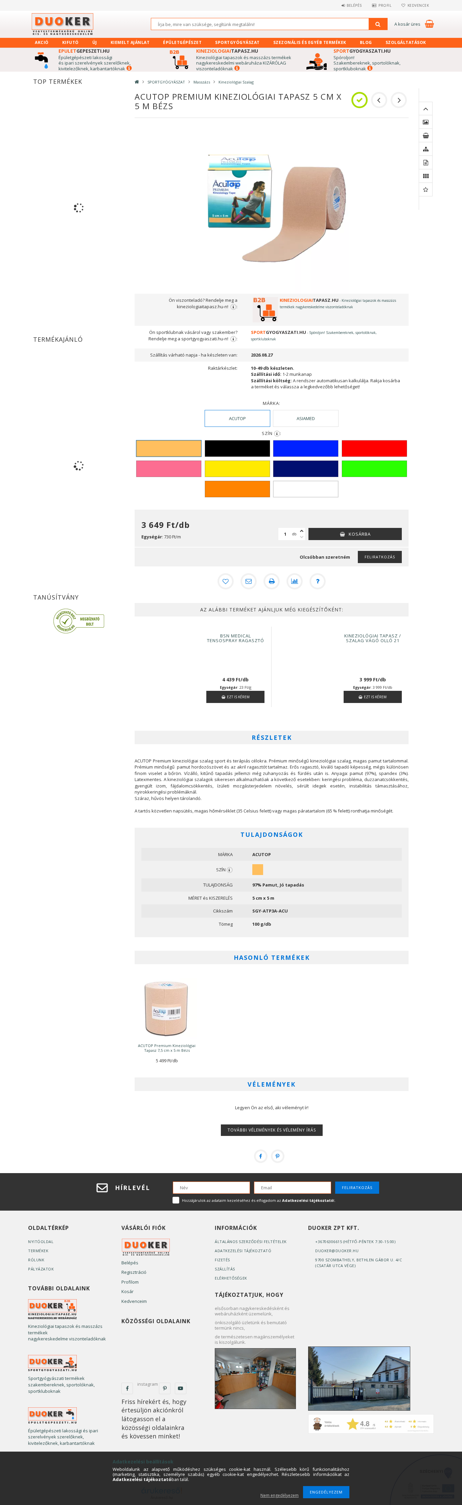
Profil (384, 5)
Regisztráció (133, 1272)
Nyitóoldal (40, 1241)
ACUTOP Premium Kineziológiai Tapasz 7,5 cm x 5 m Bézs (166, 1048)
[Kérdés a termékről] (317, 581)
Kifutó (70, 42)
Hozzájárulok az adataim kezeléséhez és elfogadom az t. (259, 1200)
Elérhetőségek (231, 1278)
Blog (366, 42)
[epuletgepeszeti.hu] (52, 1415)
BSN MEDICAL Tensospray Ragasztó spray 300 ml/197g (235, 640)
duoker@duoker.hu (337, 1250)
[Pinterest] (277, 1156)
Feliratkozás (380, 556)
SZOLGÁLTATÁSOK (406, 42)
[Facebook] (261, 1156)
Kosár (127, 1291)
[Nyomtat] (271, 581)
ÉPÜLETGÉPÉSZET (182, 42)
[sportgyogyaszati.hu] (52, 1363)
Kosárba (360, 534)
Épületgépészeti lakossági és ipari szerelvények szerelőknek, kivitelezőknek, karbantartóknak (95, 63)
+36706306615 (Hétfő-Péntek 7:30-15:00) (355, 1241)
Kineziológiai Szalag (236, 81)
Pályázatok (41, 1268)
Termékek (38, 1250)
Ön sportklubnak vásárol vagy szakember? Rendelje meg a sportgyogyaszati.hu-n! (192, 335)
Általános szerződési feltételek (251, 1241)
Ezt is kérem (238, 697)
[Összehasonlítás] (294, 581)
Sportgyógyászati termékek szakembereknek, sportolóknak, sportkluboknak (61, 1384)
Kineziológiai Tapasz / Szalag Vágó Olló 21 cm (372, 640)
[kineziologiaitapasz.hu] (52, 1309)
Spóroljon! (343, 57)
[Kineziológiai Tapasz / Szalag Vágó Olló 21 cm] (307, 633)
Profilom (130, 1282)
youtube (180, 1388)
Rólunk (36, 1259)
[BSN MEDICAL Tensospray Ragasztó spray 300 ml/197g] (170, 633)
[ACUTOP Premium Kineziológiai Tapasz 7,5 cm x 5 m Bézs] (166, 1008)
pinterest (164, 1388)
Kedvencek (418, 5)
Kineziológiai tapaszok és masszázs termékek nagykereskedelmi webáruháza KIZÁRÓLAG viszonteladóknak (243, 63)
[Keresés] (378, 24)
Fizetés (222, 1259)
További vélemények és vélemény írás (272, 1130)
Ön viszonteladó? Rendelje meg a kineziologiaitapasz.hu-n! (203, 303)
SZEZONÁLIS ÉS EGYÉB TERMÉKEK (309, 42)
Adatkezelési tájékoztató (243, 1250)
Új (94, 42)
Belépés (354, 5)
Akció (42, 42)
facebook (127, 1388)
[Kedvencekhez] (225, 581)
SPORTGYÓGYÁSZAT (237, 42)
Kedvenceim (134, 1301)
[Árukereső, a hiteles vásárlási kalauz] (78, 620)
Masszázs (201, 81)
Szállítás (225, 1268)
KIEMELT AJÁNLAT (130, 42)
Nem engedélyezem (279, 1495)
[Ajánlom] (248, 581)
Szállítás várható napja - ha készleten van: (193, 355)
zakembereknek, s (355, 63)
